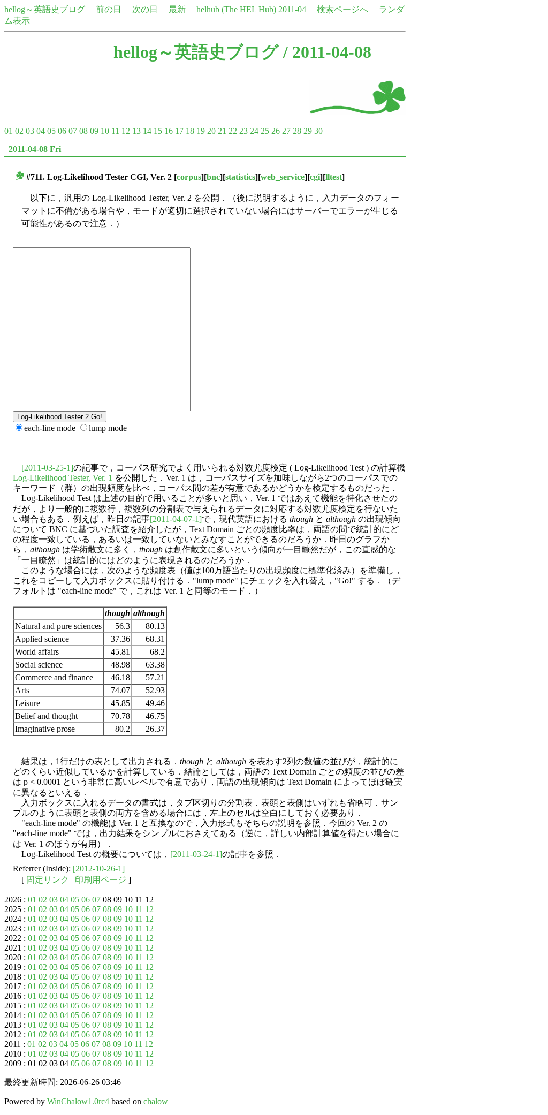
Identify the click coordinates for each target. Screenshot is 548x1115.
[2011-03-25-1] (47, 467)
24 (254, 130)
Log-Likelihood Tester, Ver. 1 (62, 477)
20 (211, 130)
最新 (177, 9)
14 (147, 130)
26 (275, 130)
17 (179, 130)
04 (40, 130)
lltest (333, 176)
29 (307, 130)
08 (83, 130)
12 (125, 130)
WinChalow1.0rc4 (78, 1101)
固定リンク (47, 879)
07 (72, 130)
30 (318, 130)
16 (168, 130)
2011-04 (292, 9)
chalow (155, 1101)
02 (19, 130)
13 (136, 130)
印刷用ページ (100, 879)
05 (51, 130)
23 (243, 130)
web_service (283, 176)
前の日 (108, 9)
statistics (240, 176)
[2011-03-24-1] (196, 854)
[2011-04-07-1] (176, 519)
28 (297, 130)
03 (30, 130)
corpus (189, 176)
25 (265, 130)
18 (190, 130)
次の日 (145, 9)
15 (158, 130)
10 (105, 130)
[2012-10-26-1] (99, 868)
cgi (315, 176)
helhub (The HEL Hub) (236, 9)
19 (200, 130)
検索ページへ (342, 9)
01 (8, 130)
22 (233, 130)
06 (62, 130)
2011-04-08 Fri (35, 149)
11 (115, 130)
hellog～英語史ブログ (44, 9)
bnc (213, 176)
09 (94, 130)
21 (222, 130)
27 (286, 130)
